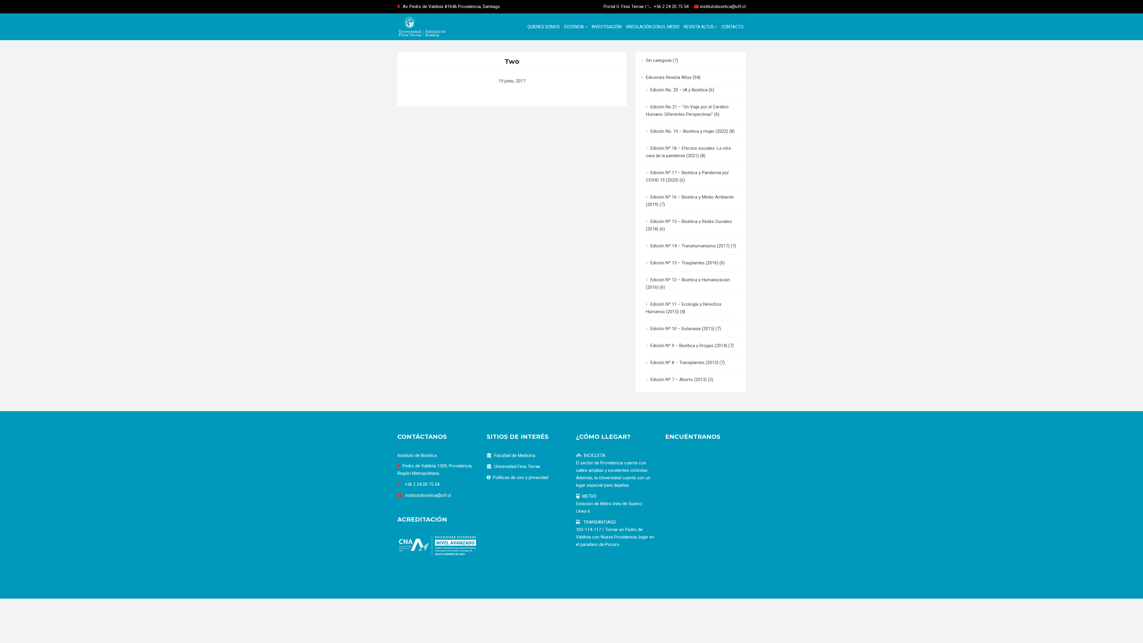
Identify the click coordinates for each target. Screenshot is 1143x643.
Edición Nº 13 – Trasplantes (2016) (684, 263)
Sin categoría (659, 60)
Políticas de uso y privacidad (520, 477)
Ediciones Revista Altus (668, 77)
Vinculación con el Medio (653, 26)
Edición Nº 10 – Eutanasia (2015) (682, 328)
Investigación (607, 26)
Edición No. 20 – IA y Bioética (679, 90)
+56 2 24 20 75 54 (671, 6)
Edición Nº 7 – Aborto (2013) (678, 379)
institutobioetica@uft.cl (723, 6)
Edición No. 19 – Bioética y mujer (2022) (689, 131)
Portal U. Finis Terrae (624, 6)
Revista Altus (699, 26)
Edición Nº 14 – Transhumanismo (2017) (690, 246)
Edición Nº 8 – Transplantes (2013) (684, 362)
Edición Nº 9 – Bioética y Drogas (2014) (688, 345)
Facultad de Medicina (514, 455)
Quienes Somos (543, 26)
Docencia (574, 26)
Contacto (733, 26)
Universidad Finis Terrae (517, 466)
